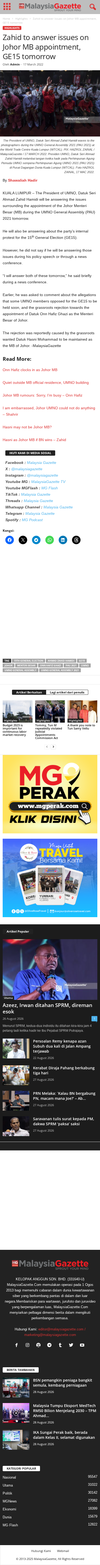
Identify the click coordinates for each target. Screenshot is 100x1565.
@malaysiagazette (26, 469)
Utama (8, 998)
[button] (92, 7)
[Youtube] (83, 1346)
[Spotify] (39, 1346)
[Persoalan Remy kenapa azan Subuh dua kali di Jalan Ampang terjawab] (16, 1048)
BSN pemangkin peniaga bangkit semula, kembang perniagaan (62, 1383)
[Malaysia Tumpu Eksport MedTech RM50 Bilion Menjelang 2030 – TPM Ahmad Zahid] (16, 1413)
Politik (7, 1493)
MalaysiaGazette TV (48, 482)
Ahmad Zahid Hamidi (61, 660)
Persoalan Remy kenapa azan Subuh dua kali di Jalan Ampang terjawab (62, 1046)
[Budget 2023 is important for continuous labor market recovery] (18, 711)
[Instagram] (28, 1346)
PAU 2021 (71, 665)
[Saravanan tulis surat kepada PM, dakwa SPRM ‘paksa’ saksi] (16, 1126)
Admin (15, 64)
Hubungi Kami (41, 1551)
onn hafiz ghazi (50, 665)
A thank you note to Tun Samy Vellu (81, 726)
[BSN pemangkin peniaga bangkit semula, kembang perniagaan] (16, 1387)
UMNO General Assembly (21, 670)
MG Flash (49, 488)
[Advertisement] (50, 603)
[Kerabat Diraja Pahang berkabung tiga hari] (16, 1075)
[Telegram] (50, 1346)
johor (9, 665)
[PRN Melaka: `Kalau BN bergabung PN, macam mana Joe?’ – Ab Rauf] (16, 1101)
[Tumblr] (61, 1346)
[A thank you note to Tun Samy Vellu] (82, 711)
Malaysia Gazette (41, 462)
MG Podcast (32, 520)
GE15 (82, 660)
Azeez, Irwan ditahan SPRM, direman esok (47, 1008)
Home (6, 18)
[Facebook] (17, 1346)
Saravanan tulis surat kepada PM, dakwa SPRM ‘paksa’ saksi (63, 1121)
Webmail (63, 1551)
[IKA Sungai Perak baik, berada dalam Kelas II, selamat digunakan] (16, 1440)
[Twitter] (72, 1346)
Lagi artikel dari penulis (67, 692)
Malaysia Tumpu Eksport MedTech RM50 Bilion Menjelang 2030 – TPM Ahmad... (64, 1410)
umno (85, 665)
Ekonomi (9, 1509)
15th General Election (28, 660)
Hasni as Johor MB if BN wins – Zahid (34, 440)
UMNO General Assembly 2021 (60, 670)
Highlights (21, 18)
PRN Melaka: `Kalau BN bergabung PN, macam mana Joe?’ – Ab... (64, 1096)
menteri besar (26, 665)
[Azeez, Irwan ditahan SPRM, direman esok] (50, 969)
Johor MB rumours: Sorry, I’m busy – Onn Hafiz (42, 395)
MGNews (10, 1501)
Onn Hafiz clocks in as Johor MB (30, 370)
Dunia (7, 1517)
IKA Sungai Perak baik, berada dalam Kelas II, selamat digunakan (64, 1435)
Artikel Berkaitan (29, 692)
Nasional (9, 1477)
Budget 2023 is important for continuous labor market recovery (15, 730)
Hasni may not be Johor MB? (27, 427)
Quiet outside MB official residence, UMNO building (46, 382)
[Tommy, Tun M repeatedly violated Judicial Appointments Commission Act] (50, 711)
